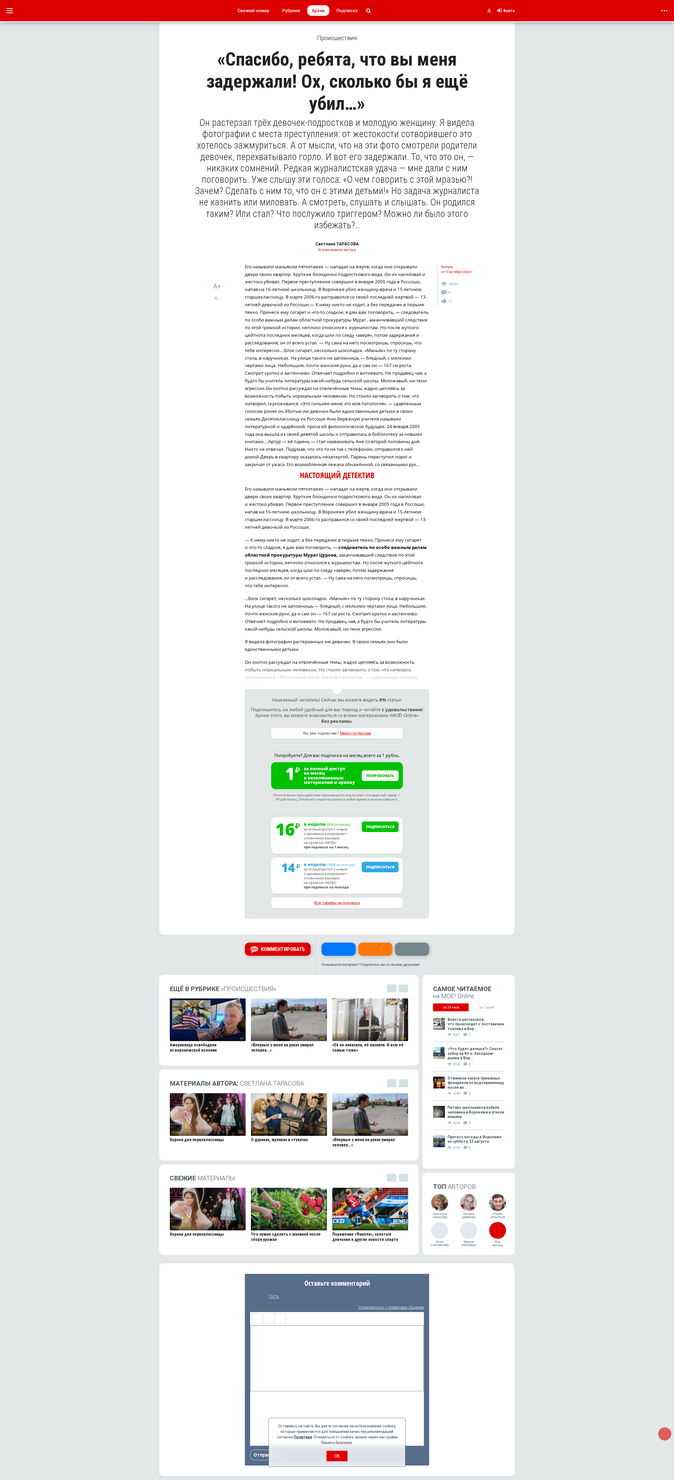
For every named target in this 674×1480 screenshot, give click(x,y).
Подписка (347, 10)
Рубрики (291, 10)
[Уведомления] (489, 10)
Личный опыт (263, 1132)
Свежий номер (253, 10)
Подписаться (380, 826)
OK (337, 1456)
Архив (318, 10)
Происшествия (345, 1132)
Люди (175, 1132)
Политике (303, 1437)
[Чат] (664, 1434)
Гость (274, 1296)
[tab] (451, 1007)
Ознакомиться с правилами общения (391, 1307)
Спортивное (343, 1227)
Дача (256, 1227)
